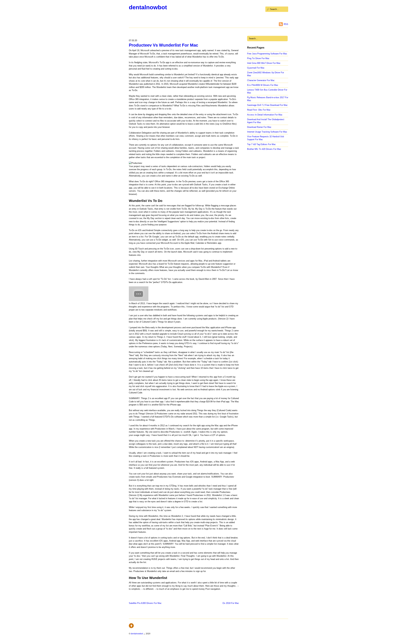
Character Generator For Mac (261, 80)
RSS (286, 24)
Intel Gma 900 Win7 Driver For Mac (263, 63)
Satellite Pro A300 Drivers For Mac (145, 603)
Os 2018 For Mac (231, 603)
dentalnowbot (148, 7)
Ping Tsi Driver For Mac (258, 58)
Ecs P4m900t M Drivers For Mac (262, 85)
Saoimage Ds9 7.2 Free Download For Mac (267, 105)
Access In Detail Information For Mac (264, 114)
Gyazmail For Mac (256, 68)
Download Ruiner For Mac (259, 127)
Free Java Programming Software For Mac (267, 53)
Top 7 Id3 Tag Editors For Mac (261, 144)
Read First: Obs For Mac (259, 110)
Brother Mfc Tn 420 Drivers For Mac (264, 149)
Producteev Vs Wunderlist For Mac (163, 45)
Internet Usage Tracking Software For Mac (267, 132)
